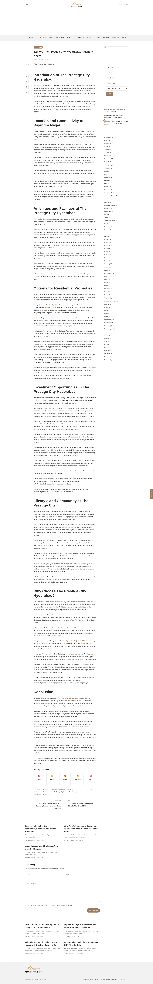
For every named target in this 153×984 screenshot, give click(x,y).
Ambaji (106, 146)
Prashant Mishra (70, 936)
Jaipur (106, 217)
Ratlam (106, 316)
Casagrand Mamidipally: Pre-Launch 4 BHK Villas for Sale (81, 943)
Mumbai (43, 38)
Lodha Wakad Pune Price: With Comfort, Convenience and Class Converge (48, 806)
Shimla (106, 335)
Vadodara (107, 353)
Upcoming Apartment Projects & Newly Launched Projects (42, 847)
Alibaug (106, 140)
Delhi (105, 174)
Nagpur (106, 270)
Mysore (106, 267)
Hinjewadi (107, 208)
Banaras (106, 155)
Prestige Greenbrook (110, 301)
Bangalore (33, 38)
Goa (105, 183)
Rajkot (106, 313)
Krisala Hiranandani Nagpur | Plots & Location (120, 122)
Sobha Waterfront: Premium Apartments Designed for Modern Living (42, 926)
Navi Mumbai (108, 273)
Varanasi (106, 356)
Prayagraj (107, 298)
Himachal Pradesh (109, 205)
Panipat (106, 38)
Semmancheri (108, 332)
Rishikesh (107, 325)
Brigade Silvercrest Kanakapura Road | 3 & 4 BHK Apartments (116, 110)
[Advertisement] (76, 22)
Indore (106, 214)
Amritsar (106, 149)
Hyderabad (80, 38)
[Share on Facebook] (27, 76)
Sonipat (97, 38)
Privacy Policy (105, 979)
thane (106, 344)
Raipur (106, 310)
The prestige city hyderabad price (42, 792)
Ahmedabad (60, 38)
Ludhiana (107, 245)
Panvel (106, 295)
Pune (51, 38)
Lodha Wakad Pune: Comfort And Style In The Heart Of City (80, 805)
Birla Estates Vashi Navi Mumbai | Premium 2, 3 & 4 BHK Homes (114, 116)
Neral (105, 276)
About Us (124, 979)
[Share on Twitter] (27, 82)
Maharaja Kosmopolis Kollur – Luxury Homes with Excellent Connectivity (42, 943)
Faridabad (107, 177)
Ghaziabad (107, 180)
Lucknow (106, 242)
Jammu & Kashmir (109, 220)
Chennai (70, 38)
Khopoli (106, 233)
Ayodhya (106, 152)
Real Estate (107, 319)
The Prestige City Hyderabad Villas (43, 794)
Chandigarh (107, 165)
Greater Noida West (110, 196)
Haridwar (106, 202)
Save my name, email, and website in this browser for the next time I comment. (50, 905)
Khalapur (106, 230)
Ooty (105, 285)
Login (121, 4)
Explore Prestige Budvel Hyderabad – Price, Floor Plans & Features (81, 926)
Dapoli (106, 171)
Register (126, 4)
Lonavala (107, 239)
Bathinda (106, 162)
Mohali (106, 261)
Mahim (106, 251)
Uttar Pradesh (108, 350)
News (124, 38)
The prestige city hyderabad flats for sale (62, 789)
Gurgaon (115, 38)
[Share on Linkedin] (27, 93)
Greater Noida (108, 193)
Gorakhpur (107, 189)
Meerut (106, 257)
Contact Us (115, 979)
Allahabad (107, 143)
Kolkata (106, 236)
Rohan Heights (108, 329)
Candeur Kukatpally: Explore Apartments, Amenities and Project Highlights (40, 828)
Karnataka (107, 227)
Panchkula (107, 288)
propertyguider (30, 840)
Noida (89, 38)
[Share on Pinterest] (27, 87)
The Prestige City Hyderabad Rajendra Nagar (65, 792)
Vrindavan (107, 360)
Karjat (106, 223)
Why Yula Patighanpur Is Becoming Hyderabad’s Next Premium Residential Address (81, 828)
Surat (105, 341)
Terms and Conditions (90, 979)
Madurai (106, 248)
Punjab (106, 307)
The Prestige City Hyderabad (41, 789)
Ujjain (105, 347)
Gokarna (106, 186)
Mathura (106, 254)
